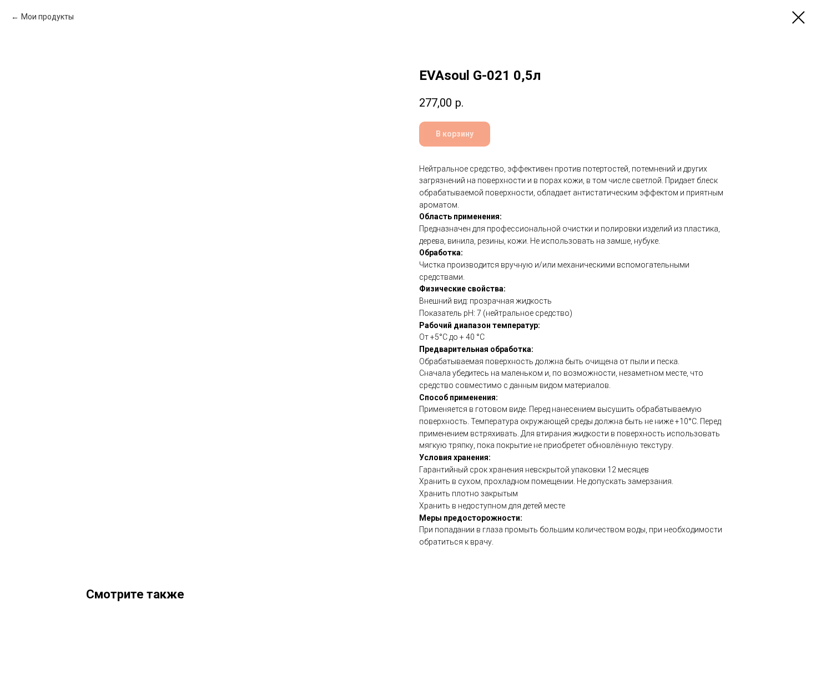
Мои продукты (47, 16)
